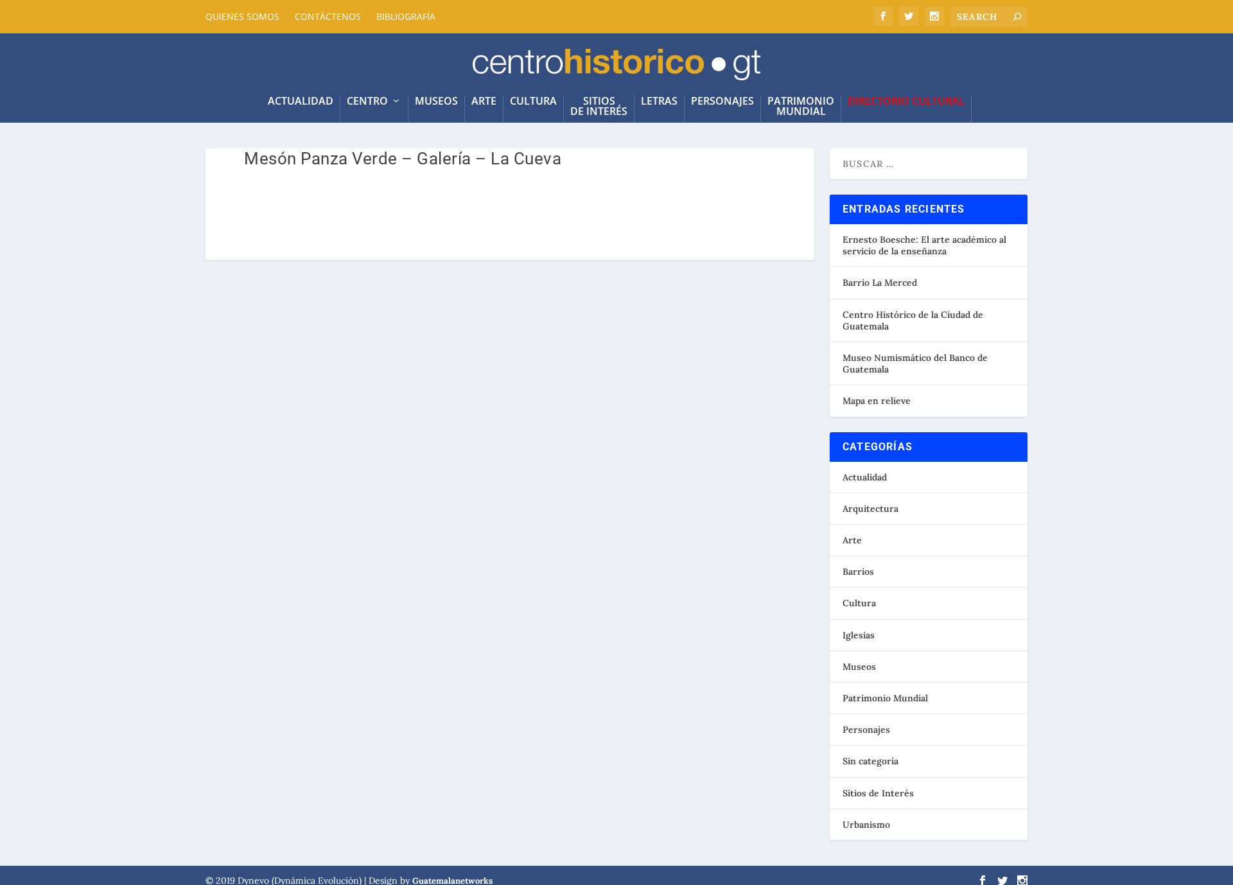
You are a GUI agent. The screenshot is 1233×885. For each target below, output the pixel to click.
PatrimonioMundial (800, 107)
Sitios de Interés (878, 793)
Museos (436, 102)
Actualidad (865, 477)
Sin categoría (870, 761)
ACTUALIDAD (300, 102)
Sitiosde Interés (598, 107)
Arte (483, 102)
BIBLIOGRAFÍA (405, 16)
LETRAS (659, 102)
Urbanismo (866, 824)
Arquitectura (870, 508)
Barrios (858, 571)
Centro (367, 102)
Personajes (722, 102)
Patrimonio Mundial (885, 698)
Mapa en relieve (877, 401)
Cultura (533, 102)
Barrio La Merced (880, 282)
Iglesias (859, 635)
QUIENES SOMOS (242, 16)
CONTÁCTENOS (328, 16)
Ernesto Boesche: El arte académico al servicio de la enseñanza (924, 245)
